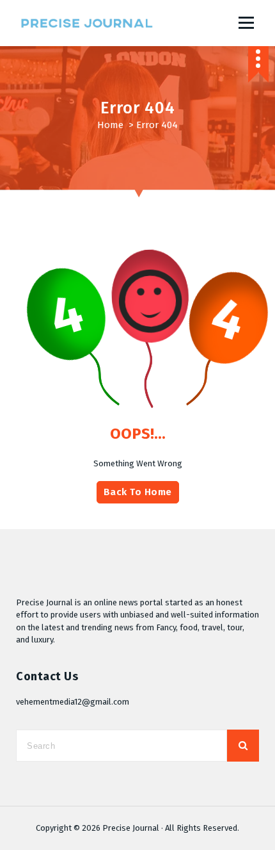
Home (110, 125)
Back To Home (138, 492)
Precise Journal (130, 828)
